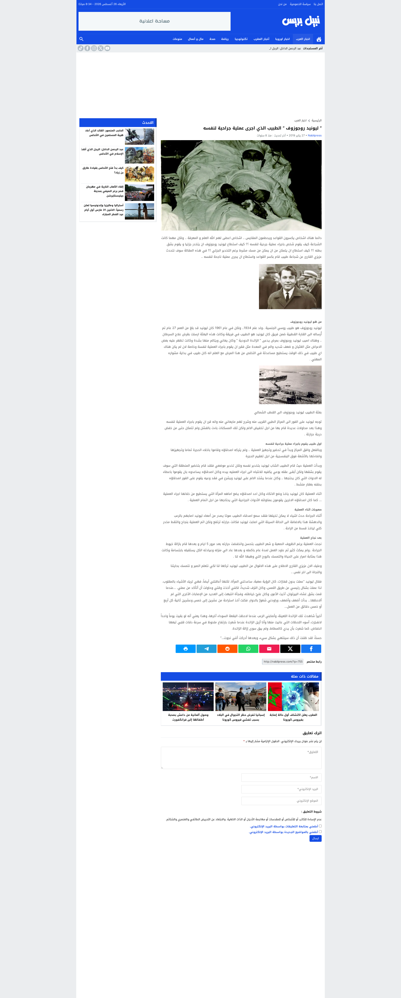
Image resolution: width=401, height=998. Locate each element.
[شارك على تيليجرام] (207, 648)
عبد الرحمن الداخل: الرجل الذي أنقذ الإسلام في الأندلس (102, 151)
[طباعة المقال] (186, 648)
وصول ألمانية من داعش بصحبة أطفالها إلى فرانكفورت (188, 717)
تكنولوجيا (241, 39)
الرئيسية (319, 39)
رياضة (225, 39)
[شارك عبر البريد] (269, 648)
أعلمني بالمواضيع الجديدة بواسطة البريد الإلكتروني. (283, 832)
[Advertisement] (200, 84)
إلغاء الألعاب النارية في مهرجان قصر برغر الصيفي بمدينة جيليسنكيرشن (104, 191)
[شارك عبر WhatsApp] (248, 648)
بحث (81, 39)
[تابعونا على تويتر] (100, 48)
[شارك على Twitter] (290, 648)
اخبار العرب (303, 39)
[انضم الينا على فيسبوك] (87, 48)
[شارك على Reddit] (227, 648)
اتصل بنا (318, 4)
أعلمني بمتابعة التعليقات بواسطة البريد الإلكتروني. (284, 826)
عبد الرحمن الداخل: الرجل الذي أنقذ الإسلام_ (275, 48)
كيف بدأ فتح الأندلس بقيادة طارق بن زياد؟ (102, 170)
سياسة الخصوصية (300, 4)
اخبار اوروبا (282, 39)
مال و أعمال (195, 39)
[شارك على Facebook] (311, 648)
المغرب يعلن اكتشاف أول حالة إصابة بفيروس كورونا (293, 717)
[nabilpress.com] (277, 21)
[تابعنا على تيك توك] (80, 48)
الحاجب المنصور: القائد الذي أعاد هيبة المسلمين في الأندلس (104, 132)
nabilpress (315, 135)
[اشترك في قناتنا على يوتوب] (107, 48)
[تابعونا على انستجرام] (93, 48)
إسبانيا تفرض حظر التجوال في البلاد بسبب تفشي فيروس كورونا (241, 717)
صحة (212, 39)
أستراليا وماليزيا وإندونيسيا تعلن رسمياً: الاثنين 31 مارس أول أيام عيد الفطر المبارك (103, 210)
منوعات (177, 39)
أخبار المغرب (261, 39)
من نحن (282, 4)
